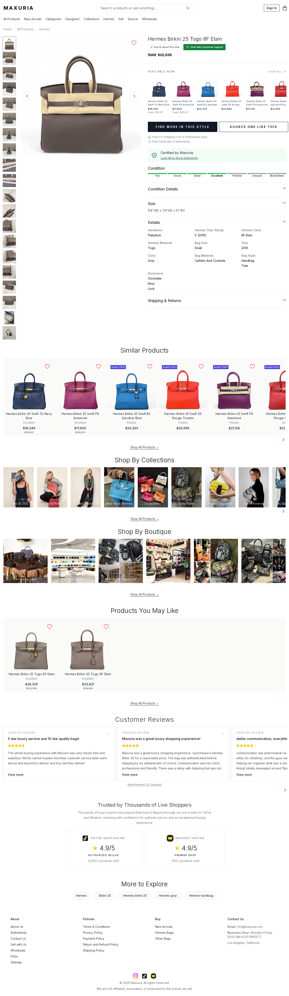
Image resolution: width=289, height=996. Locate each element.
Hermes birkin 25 (135, 895)
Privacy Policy (93, 932)
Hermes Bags (164, 932)
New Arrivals (32, 19)
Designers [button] (72, 19)
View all (275, 71)
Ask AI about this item (166, 47)
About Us (17, 926)
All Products (11, 19)
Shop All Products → (144, 447)
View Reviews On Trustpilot (144, 784)
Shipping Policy (94, 950)
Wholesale (149, 19)
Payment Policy (93, 938)
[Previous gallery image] (27, 96)
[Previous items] (276, 440)
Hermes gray (168, 895)
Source (133, 19)
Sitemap (16, 962)
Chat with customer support (206, 47)
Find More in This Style (182, 127)
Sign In (272, 8)
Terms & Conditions (96, 926)
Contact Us (18, 938)
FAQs (14, 956)
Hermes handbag (201, 895)
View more (15, 774)
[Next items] (283, 440)
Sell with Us (18, 944)
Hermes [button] (108, 19)
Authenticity (19, 932)
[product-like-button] (134, 43)
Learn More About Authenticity (179, 158)
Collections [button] (91, 19)
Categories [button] (53, 19)
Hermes (44, 29)
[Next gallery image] (134, 96)
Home (7, 29)
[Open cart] (284, 8)
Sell (121, 19)
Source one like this (253, 127)
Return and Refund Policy (100, 944)
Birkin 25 (105, 895)
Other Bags (163, 938)
